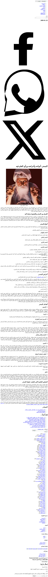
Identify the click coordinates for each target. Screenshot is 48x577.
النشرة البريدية (42, 555)
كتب (44, 537)
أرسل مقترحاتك (41, 556)
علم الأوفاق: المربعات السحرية (38, 425)
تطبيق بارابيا (42, 542)
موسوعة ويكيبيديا (41, 410)
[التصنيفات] (43, 1)
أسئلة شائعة (42, 519)
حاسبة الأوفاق (42, 543)
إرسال (34, 575)
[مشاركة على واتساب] (24, 116)
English (43, 522)
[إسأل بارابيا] (45, 561)
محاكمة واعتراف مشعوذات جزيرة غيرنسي (36, 423)
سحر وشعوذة (40, 429)
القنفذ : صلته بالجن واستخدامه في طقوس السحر (35, 421)
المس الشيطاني (40, 277)
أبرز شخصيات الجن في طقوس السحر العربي (35, 417)
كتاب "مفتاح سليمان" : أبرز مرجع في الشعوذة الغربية (34, 422)
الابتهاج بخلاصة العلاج (40, 412)
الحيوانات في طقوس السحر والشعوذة (37, 419)
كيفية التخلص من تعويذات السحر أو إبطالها (36, 418)
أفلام (44, 536)
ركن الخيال (42, 531)
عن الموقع (43, 520)
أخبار (44, 527)
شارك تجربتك (42, 553)
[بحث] (39, 1)
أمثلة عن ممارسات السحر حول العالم (37, 424)
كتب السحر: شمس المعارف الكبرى (37, 426)
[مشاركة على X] (24, 163)
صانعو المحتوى (42, 521)
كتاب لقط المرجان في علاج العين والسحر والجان (35, 409)
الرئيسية (43, 518)
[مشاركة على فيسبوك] (24, 69)
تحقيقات (43, 530)
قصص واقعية (42, 529)
